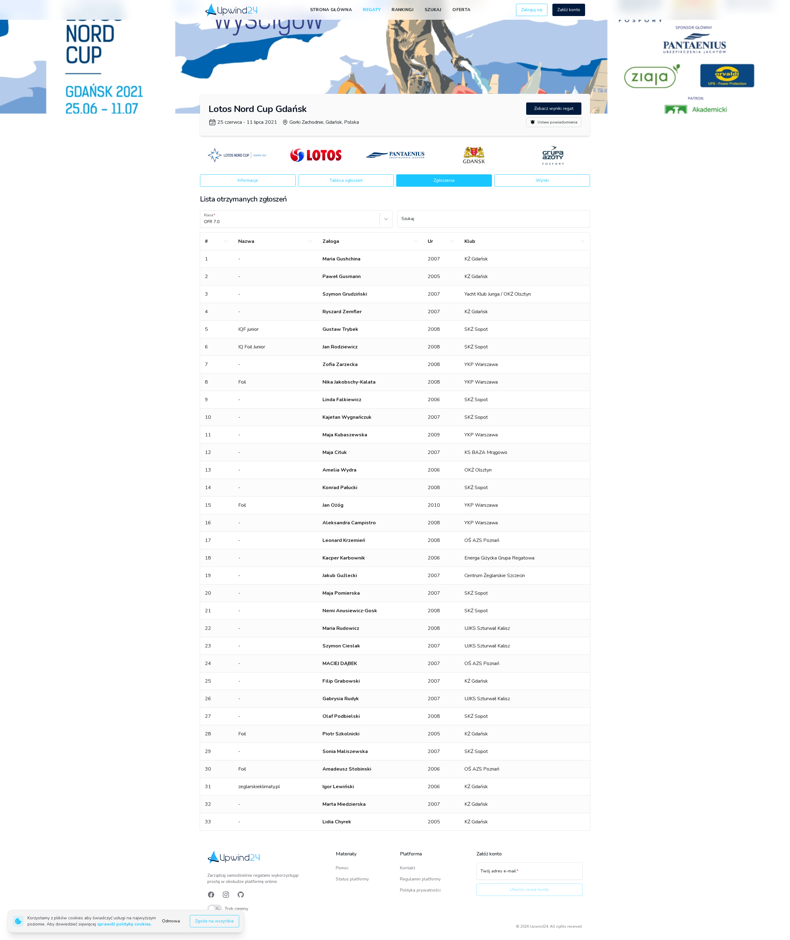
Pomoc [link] (342, 868)
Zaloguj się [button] (531, 10)
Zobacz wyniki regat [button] (553, 108)
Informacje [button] (248, 180)
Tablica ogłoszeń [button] (346, 180)
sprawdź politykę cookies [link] (124, 924)
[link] (232, 10)
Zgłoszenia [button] (444, 180)
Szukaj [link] (433, 10)
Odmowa (171, 921)
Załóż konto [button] (568, 10)
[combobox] (204, 222)
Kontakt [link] (407, 868)
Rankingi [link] (403, 10)
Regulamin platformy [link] (420, 879)
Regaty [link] (371, 10)
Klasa (208, 215)
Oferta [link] (461, 10)
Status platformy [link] (352, 879)
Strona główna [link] (331, 10)
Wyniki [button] (542, 180)
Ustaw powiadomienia (557, 122)
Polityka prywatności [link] (420, 890)
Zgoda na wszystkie (214, 921)
